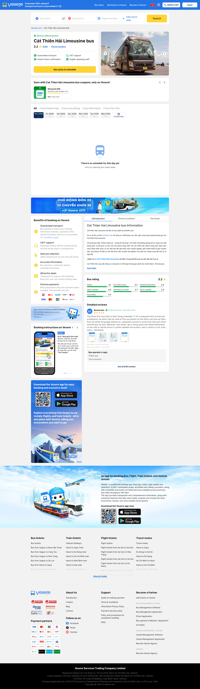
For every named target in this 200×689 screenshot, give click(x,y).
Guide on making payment (112, 598)
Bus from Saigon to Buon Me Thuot (46, 547)
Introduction (71, 598)
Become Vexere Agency (146, 643)
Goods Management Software (149, 635)
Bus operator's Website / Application (152, 620)
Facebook (74, 623)
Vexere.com (36, 28)
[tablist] (126, 218)
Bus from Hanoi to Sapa (41, 565)
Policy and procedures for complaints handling (112, 616)
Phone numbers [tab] (126, 218)
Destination (78, 18)
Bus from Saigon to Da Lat (42, 560)
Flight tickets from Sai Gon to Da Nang (115, 564)
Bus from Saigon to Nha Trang (44, 556)
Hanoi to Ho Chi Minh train (77, 556)
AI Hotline (140, 625)
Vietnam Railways (73, 543)
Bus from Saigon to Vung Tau (44, 552)
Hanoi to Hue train (74, 565)
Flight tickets (109, 538)
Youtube (73, 632)
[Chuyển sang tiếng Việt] (153, 4)
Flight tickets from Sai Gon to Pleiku (117, 575)
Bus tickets (37, 538)
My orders (99, 5)
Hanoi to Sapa (142, 547)
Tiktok (72, 627)
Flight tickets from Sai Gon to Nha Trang (116, 553)
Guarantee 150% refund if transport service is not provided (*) (42, 4)
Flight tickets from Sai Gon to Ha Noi (117, 559)
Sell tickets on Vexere (116, 5)
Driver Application (144, 616)
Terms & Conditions (109, 602)
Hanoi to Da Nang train (76, 552)
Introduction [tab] (98, 218)
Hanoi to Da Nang (144, 556)
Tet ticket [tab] (155, 218)
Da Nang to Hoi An (144, 552)
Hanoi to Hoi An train (75, 569)
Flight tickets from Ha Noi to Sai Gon (117, 547)
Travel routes (144, 538)
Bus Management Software (148, 607)
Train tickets (73, 538)
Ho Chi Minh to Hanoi (145, 560)
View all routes (100, 576)
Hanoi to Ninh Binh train (76, 560)
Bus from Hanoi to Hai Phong (43, 569)
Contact (69, 611)
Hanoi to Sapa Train (74, 547)
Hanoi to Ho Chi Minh (145, 565)
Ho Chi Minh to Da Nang (147, 569)
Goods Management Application (150, 639)
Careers (69, 602)
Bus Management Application (149, 612)
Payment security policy (111, 611)
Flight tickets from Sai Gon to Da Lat (117, 570)
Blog (68, 606)
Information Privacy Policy (112, 606)
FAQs (103, 622)
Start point (45, 18)
